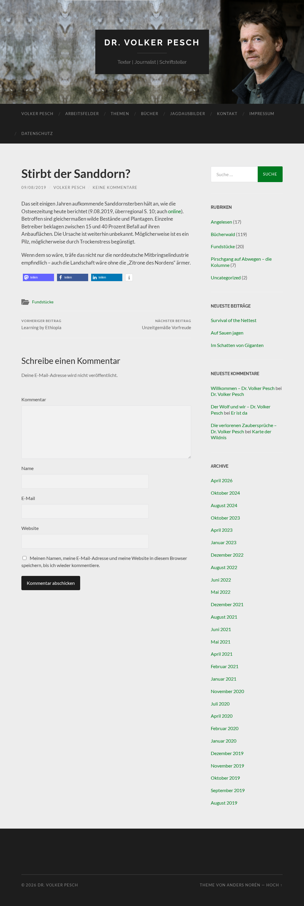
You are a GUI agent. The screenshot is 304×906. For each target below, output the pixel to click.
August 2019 (224, 802)
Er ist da (239, 412)
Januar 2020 (223, 740)
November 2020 (227, 691)
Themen (120, 113)
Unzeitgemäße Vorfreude (166, 324)
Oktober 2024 (225, 493)
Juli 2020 (220, 703)
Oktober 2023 (225, 517)
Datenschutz (37, 133)
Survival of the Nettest (233, 320)
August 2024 (224, 505)
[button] (38, 277)
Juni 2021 (221, 629)
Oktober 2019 (225, 778)
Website (30, 528)
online (174, 211)
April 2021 (221, 654)
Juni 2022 (221, 579)
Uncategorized (226, 277)
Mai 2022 (220, 592)
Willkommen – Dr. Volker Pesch (243, 388)
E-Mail (28, 498)
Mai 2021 (220, 641)
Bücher (149, 113)
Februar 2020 (224, 728)
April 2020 (221, 716)
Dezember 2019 (227, 753)
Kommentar (33, 399)
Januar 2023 (223, 542)
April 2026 (221, 480)
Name (27, 468)
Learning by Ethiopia (41, 324)
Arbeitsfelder (82, 113)
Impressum (261, 113)
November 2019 (227, 765)
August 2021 (224, 617)
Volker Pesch (37, 113)
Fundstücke (42, 302)
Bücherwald (223, 234)
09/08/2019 (33, 187)
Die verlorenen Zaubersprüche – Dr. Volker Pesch (244, 428)
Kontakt (227, 113)
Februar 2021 (224, 666)
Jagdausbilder (187, 113)
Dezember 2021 (227, 604)
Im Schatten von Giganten (237, 345)
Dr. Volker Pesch (152, 42)
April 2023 (221, 530)
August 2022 (224, 567)
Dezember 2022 (227, 555)
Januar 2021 (223, 679)
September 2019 (228, 790)
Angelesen (221, 221)
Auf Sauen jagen (227, 332)
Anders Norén (243, 885)
